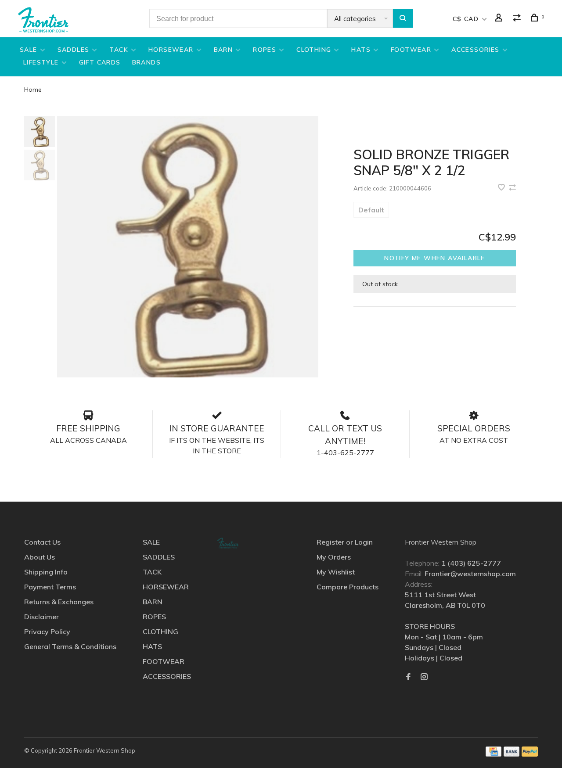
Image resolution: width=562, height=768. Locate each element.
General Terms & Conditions (70, 646)
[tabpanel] (187, 246)
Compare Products (347, 586)
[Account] (500, 19)
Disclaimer (41, 616)
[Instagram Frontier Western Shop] (424, 677)
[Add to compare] (512, 187)
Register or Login (345, 542)
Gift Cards (100, 62)
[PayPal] (530, 754)
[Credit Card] (493, 754)
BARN (223, 50)
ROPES (264, 50)
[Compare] (518, 19)
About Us (39, 557)
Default (371, 209)
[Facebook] (408, 677)
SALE (28, 50)
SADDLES (74, 50)
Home (33, 89)
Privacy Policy (47, 631)
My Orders (334, 557)
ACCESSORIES (475, 50)
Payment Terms (50, 586)
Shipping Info (46, 571)
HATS (361, 50)
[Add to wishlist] (502, 187)
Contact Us (42, 542)
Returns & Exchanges (59, 601)
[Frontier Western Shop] (227, 543)
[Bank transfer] (512, 754)
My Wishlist (336, 571)
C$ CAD (467, 19)
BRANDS (146, 62)
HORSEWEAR (171, 50)
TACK (118, 50)
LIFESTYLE (41, 62)
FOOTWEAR (411, 50)
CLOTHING (313, 50)
